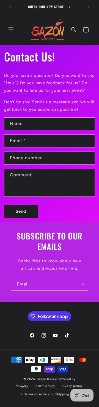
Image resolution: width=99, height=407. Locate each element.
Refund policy (44, 386)
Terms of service (37, 394)
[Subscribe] (82, 284)
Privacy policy (72, 386)
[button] (11, 30)
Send (21, 211)
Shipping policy (67, 394)
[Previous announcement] (10, 7)
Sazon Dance (47, 379)
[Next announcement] (89, 7)
